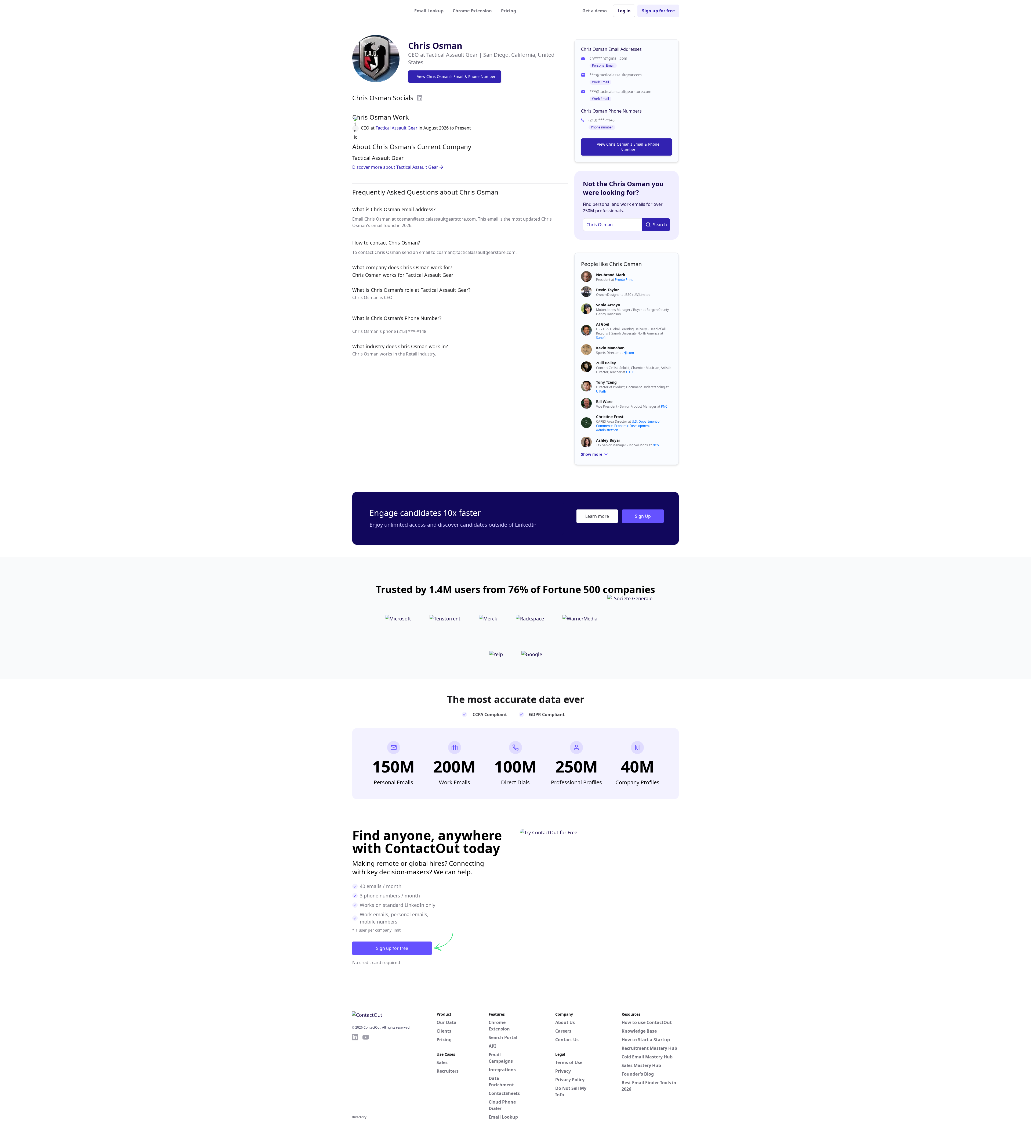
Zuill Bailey (606, 362)
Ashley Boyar (608, 440)
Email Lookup (429, 11)
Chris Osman (435, 45)
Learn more (597, 516)
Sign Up (643, 516)
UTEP (630, 372)
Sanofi (600, 337)
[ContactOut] (378, 11)
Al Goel (602, 324)
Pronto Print (624, 279)
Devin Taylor (607, 289)
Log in (624, 11)
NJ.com (628, 352)
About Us (565, 1022)
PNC (664, 406)
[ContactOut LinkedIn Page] (355, 1073)
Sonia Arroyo (608, 304)
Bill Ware (604, 401)
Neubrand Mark (610, 274)
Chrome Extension (472, 11)
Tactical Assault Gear (397, 128)
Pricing (508, 11)
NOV (655, 445)
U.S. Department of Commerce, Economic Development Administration (628, 425)
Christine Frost (609, 416)
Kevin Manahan (610, 347)
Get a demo (594, 11)
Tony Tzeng (606, 382)
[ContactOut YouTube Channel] (365, 1073)
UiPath (601, 391)
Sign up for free (658, 11)
